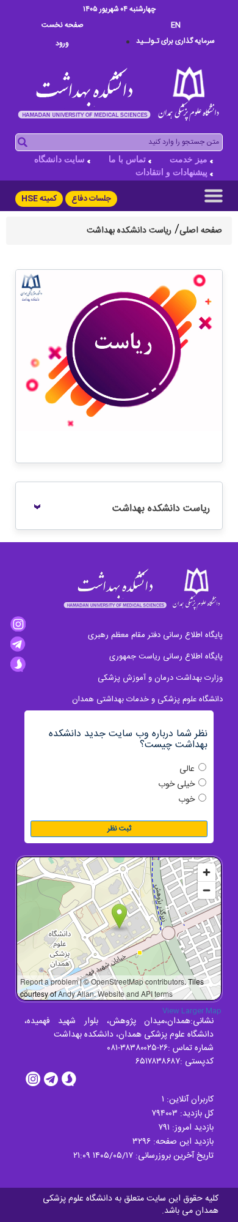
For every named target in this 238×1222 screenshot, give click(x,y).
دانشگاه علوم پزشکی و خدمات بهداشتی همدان (147, 699)
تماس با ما (127, 159)
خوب (186, 800)
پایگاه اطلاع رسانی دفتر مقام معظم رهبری (155, 635)
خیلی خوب (176, 784)
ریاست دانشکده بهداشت (161, 509)
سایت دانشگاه (59, 159)
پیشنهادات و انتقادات (171, 172)
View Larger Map (192, 1011)
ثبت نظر (119, 828)
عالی (187, 769)
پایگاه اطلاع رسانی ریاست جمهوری (166, 656)
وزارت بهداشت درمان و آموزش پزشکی (160, 678)
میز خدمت (188, 159)
